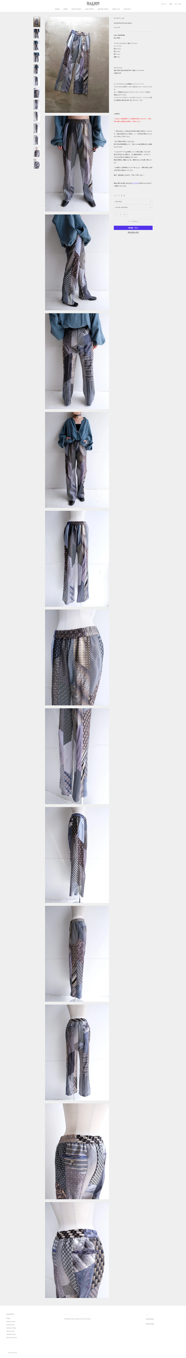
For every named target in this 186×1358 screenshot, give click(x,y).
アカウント (164, 4)
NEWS (65, 9)
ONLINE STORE (103, 9)
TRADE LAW (10, 1331)
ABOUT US (116, 9)
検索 (171, 4)
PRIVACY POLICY (11, 1337)
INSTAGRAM (150, 1324)
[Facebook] (119, 195)
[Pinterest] (124, 195)
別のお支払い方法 (133, 232)
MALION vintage (119, 18)
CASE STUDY (89, 9)
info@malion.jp (150, 1319)
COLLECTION (76, 9)
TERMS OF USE (11, 1334)
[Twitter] (121, 195)
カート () (178, 4)
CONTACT (127, 9)
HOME (57, 9)
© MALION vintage (12, 1352)
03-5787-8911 (135, 183)
